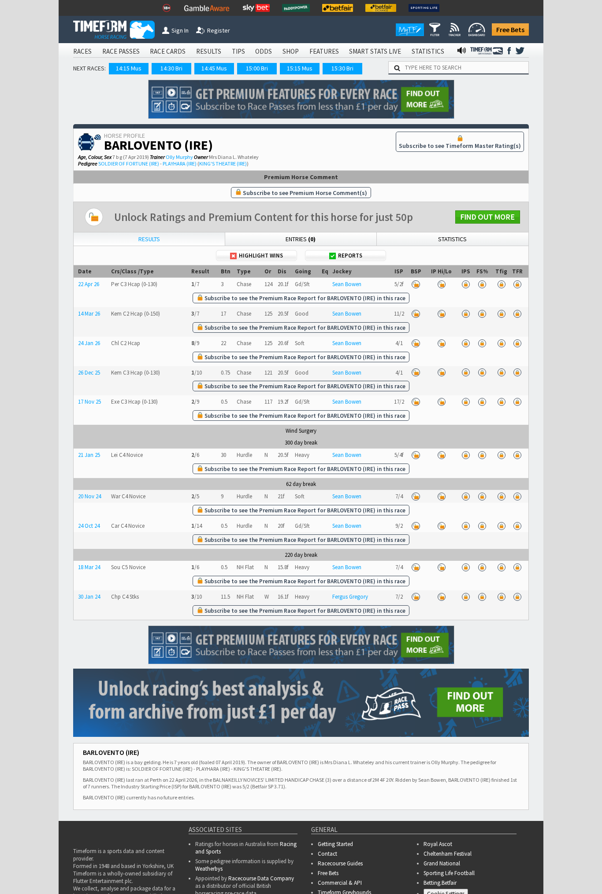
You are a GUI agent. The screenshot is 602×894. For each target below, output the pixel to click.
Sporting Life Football (449, 873)
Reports (350, 255)
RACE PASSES (121, 51)
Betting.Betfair (440, 883)
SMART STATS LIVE (375, 51)
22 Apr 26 (88, 284)
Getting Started (335, 844)
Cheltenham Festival (448, 853)
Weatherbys (209, 868)
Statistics (452, 239)
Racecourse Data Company (261, 878)
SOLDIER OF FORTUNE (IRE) (128, 163)
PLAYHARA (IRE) (180, 163)
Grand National (442, 863)
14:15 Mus (128, 68)
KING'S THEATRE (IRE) (223, 163)
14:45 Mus (214, 68)
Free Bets (510, 29)
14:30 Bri (171, 68)
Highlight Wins (261, 255)
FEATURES (324, 51)
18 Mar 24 (89, 567)
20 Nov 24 (89, 496)
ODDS (263, 51)
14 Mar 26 (89, 313)
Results (149, 239)
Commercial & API (340, 883)
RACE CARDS (168, 51)
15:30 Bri (342, 68)
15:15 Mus (299, 68)
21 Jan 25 (89, 455)
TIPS (238, 51)
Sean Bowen (346, 284)
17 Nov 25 (89, 401)
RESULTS (208, 51)
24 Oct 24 (89, 526)
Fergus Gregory (350, 596)
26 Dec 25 (89, 372)
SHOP (290, 51)
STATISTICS (428, 51)
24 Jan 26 (89, 343)
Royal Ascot (438, 844)
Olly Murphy (179, 157)
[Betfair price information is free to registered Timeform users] (415, 284)
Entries (301, 239)
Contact (327, 853)
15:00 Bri (257, 68)
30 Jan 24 (89, 596)
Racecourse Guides (340, 863)
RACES (82, 51)
